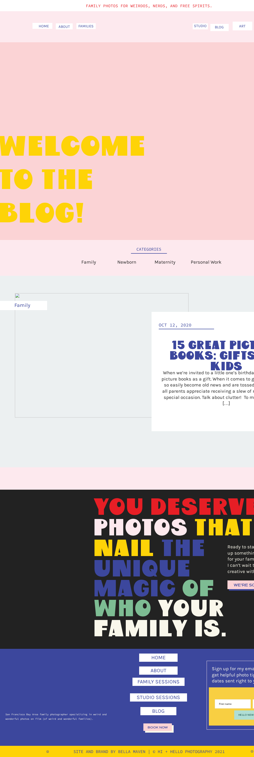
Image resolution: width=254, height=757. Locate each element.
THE (182, 549)
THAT (223, 528)
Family (22, 305)
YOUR (190, 609)
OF (198, 589)
